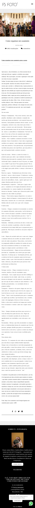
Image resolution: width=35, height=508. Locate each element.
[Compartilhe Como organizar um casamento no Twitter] (19, 411)
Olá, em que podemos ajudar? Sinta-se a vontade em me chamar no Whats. (19, 497)
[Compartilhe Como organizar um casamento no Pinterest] (22, 411)
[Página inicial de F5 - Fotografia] (10, 4)
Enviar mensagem (18, 487)
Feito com (17, 506)
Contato (17, 500)
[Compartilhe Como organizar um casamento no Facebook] (12, 411)
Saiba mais (17, 464)
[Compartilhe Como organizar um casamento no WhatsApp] (15, 411)
